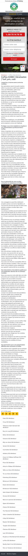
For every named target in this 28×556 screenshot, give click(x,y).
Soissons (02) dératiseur (9, 438)
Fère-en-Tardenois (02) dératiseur (12, 548)
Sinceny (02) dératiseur (9, 496)
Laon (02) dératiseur (8, 533)
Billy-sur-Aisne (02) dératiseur (11, 442)
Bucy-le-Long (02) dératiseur (11, 431)
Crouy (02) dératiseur (9, 422)
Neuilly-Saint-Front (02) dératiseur (12, 544)
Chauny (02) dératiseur (9, 507)
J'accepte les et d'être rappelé (14, 54)
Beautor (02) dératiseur (9, 522)
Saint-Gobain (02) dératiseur (11, 492)
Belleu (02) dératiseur (9, 435)
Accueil (3, 554)
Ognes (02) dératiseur (9, 503)
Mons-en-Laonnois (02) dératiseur (12, 499)
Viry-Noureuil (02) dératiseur (11, 511)
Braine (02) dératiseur (9, 485)
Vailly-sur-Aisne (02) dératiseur (11, 470)
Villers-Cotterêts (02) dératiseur (12, 514)
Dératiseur (4, 75)
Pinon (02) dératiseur (8, 462)
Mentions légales (11, 554)
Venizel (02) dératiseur (9, 446)
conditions (16, 53)
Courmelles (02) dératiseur (10, 449)
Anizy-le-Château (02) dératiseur (12, 466)
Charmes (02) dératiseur (9, 529)
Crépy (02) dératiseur (9, 518)
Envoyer (14, 59)
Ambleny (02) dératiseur (9, 453)
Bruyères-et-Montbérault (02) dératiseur (14, 536)
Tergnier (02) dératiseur (9, 525)
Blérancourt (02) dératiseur (10, 481)
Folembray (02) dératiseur (10, 477)
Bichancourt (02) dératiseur (10, 488)
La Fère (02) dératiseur (9, 540)
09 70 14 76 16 (15, 34)
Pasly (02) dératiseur (8, 418)
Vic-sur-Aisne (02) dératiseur (11, 473)
